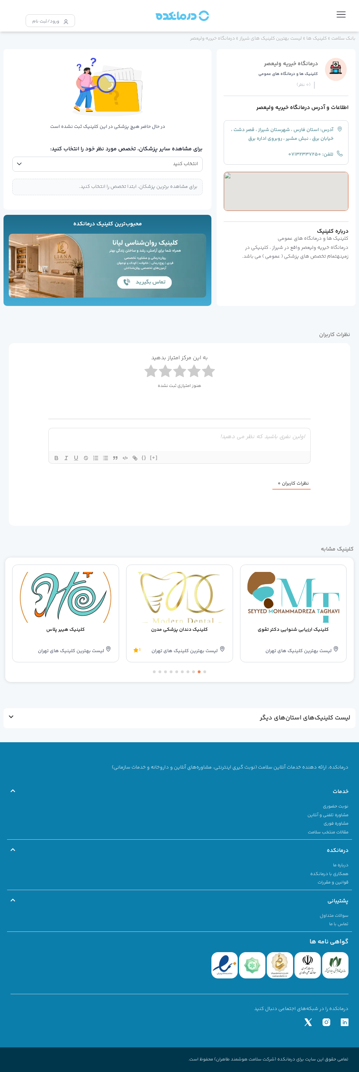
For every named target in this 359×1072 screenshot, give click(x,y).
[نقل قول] (115, 458)
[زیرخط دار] (76, 458)
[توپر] (56, 458)
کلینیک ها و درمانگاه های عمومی (288, 74)
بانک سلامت (343, 38)
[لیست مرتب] (96, 458)
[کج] (66, 458)
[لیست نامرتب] (105, 458)
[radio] (150, 372)
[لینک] (135, 458)
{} (144, 457)
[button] (341, 15)
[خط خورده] (86, 458)
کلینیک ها (316, 38)
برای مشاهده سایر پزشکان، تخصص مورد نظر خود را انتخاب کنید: (126, 149)
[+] (154, 457)
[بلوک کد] (125, 458)
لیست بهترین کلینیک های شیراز (270, 38)
